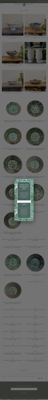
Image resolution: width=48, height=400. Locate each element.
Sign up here (24, 215)
